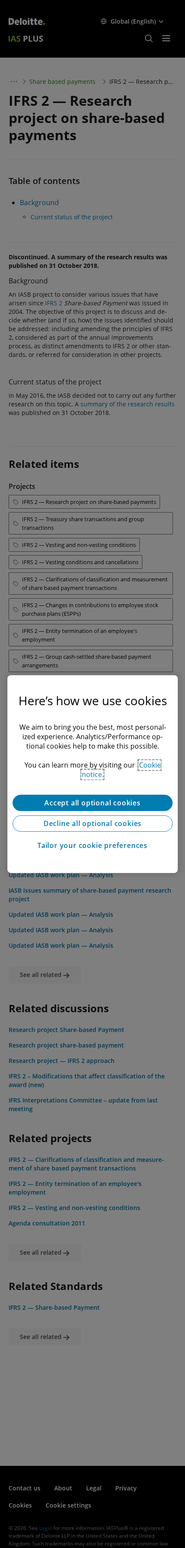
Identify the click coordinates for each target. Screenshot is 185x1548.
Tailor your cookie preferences (92, 845)
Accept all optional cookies (92, 803)
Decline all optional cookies (92, 823)
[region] (92, 774)
